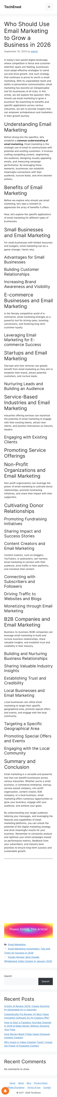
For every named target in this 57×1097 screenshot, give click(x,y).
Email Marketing (17, 944)
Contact (47, 1087)
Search (8, 976)
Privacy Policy (41, 1083)
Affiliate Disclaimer (15, 1087)
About (21, 1083)
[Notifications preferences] (5, 1091)
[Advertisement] (28, 893)
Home (12, 1083)
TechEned (12, 7)
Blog (29, 1083)
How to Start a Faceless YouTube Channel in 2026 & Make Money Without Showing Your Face (27, 1026)
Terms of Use (34, 1087)
